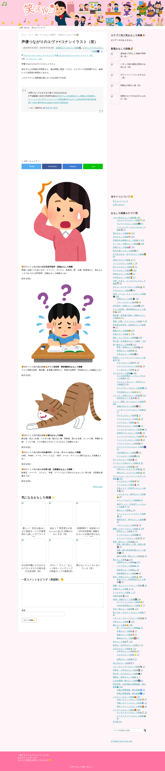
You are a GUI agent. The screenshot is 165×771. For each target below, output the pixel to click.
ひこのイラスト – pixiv (34, 59)
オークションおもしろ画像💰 (130, 602)
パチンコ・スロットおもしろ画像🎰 (130, 618)
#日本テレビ (62, 96)
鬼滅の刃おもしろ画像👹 (129, 406)
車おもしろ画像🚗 (123, 560)
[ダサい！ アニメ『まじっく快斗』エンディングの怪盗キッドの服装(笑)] (61, 551)
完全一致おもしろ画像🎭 (125, 609)
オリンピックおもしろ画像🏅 (131, 538)
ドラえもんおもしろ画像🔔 (130, 419)
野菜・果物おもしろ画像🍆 (130, 347)
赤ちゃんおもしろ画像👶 (125, 267)
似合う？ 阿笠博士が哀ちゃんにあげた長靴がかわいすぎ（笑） (61, 531)
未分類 (117, 722)
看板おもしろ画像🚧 (123, 331)
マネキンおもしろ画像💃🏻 (129, 525)
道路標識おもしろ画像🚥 (129, 573)
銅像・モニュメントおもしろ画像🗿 (130, 585)
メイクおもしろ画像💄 (128, 485)
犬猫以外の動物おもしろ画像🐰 (128, 240)
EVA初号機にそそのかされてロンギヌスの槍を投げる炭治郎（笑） (34, 568)
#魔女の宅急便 (86, 96)
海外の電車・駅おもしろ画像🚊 (132, 556)
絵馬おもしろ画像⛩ (127, 659)
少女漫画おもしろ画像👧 (129, 453)
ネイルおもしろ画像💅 (128, 481)
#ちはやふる (72, 99)
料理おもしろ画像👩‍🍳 (127, 351)
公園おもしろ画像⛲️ (123, 589)
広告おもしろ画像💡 (123, 334)
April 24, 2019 (51, 108)
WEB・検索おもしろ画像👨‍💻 (127, 599)
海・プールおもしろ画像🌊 (130, 628)
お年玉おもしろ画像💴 (128, 651)
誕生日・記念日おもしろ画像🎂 (128, 645)
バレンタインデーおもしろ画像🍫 (129, 667)
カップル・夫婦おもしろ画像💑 (128, 244)
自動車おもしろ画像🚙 (128, 562)
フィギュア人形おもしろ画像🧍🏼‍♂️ (128, 463)
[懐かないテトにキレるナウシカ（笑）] (88, 551)
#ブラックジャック (50, 99)
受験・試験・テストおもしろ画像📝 (130, 321)
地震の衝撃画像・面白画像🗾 (131, 693)
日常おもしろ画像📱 (123, 622)
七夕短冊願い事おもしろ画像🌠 (128, 681)
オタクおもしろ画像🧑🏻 (124, 290)
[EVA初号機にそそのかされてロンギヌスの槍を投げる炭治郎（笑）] (34, 551)
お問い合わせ (24, 28)
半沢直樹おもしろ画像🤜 (129, 392)
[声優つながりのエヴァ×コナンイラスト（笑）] (72, 166)
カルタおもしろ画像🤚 (128, 655)
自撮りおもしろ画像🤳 (124, 260)
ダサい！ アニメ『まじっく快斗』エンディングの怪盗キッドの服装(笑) (61, 568)
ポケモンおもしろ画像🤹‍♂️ (129, 415)
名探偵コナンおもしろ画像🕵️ (68, 48)
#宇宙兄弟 (89, 99)
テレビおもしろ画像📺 (124, 373)
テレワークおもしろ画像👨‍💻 (130, 224)
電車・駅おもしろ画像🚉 (125, 542)
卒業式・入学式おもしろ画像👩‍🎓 (128, 670)
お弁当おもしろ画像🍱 (127, 354)
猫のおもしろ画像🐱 (123, 233)
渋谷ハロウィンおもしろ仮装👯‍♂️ (132, 699)
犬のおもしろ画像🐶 (123, 237)
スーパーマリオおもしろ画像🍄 (132, 436)
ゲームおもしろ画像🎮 (128, 456)
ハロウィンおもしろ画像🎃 (126, 697)
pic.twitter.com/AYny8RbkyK (56, 103)
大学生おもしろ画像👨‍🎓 (124, 277)
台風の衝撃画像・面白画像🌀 (131, 690)
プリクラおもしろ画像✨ (125, 263)
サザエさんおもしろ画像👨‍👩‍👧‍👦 (130, 426)
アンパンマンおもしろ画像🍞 (131, 440)
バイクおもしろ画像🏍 (128, 566)
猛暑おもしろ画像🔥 (127, 635)
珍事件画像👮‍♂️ (121, 596)
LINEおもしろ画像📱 (128, 299)
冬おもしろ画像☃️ (123, 642)
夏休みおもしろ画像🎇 (128, 638)
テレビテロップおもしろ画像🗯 (132, 388)
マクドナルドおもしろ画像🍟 (131, 366)
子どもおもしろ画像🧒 (124, 270)
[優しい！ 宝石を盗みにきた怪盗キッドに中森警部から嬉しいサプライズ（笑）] (34, 514)
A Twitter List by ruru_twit (121, 741)
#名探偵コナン (74, 96)
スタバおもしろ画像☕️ (128, 363)
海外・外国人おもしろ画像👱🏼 (127, 577)
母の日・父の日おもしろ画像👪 (127, 674)
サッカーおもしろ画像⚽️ (129, 535)
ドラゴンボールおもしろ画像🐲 (132, 429)
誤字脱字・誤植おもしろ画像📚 (128, 306)
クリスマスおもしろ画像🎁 (126, 710)
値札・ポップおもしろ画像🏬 (127, 338)
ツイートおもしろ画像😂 (129, 302)
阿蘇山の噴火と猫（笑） (131, 85)
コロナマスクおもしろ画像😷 (131, 220)
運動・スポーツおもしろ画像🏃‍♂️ (128, 529)
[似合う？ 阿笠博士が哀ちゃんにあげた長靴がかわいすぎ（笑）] (61, 514)
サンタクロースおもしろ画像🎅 (132, 713)
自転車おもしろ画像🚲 (128, 570)
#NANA (81, 99)
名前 (23, 610)
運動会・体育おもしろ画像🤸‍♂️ (126, 677)
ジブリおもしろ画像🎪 (128, 422)
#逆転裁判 (62, 99)
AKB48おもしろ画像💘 (128, 398)
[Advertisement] (63, 137)
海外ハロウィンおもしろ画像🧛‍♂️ (132, 706)
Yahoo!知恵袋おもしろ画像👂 (131, 605)
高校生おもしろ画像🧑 (124, 274)
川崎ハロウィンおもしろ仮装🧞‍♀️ (132, 703)
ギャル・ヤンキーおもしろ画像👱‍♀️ (129, 287)
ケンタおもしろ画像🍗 (128, 370)
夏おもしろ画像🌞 (123, 625)
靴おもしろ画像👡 (126, 510)
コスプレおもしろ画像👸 (125, 467)
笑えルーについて (38, 28)
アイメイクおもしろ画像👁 (130, 500)
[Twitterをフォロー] (141, 3)
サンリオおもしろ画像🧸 (125, 460)
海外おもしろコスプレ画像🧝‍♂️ (131, 473)
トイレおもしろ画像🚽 (124, 592)
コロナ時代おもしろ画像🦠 (126, 218)
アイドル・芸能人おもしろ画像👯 (129, 396)
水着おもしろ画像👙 (127, 631)
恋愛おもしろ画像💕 (123, 247)
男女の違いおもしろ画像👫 (125, 251)
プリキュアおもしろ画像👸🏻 (130, 443)
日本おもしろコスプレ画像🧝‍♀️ (131, 469)
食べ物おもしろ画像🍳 (124, 345)
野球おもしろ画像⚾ (127, 531)
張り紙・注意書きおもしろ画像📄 (129, 341)
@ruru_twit (97, 487)
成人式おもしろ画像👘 (123, 663)
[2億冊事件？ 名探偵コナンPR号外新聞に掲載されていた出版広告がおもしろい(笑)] (88, 514)
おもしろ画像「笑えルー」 (85, 767)
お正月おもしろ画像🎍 (124, 649)
